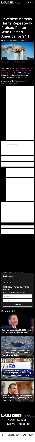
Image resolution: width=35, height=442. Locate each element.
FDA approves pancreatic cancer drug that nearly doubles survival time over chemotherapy (16, 375)
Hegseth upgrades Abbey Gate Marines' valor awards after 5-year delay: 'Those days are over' (17, 397)
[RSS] (33, 2)
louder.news (10, 2)
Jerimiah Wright (13, 144)
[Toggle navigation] (31, 7)
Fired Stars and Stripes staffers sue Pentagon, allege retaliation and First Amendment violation (16, 352)
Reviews (10, 423)
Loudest (22, 419)
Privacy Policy (26, 435)
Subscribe (17, 305)
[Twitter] (28, 2)
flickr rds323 (21, 62)
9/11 (3, 62)
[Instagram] (30, 2)
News (11, 419)
